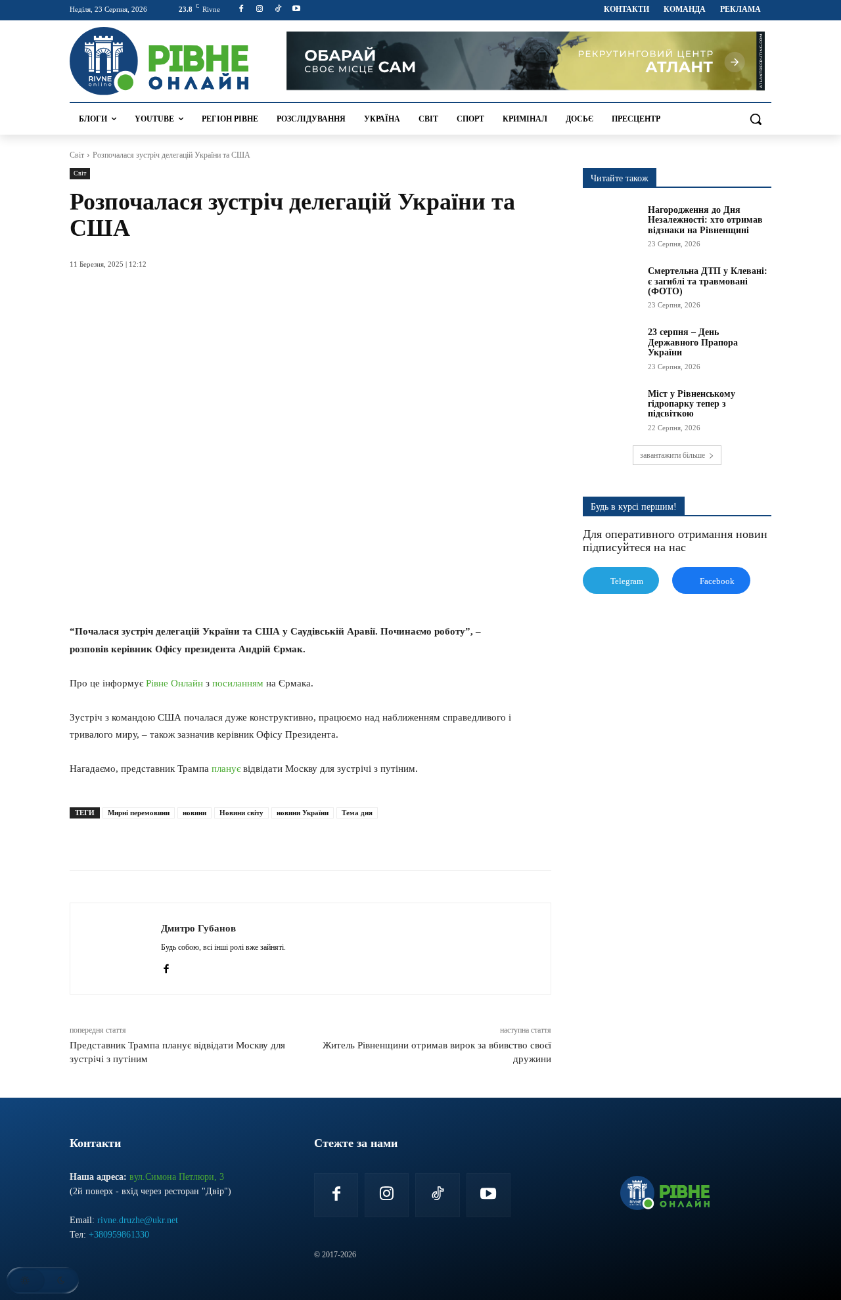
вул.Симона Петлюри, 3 (176, 1177)
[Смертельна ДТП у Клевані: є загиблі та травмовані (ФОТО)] (611, 285)
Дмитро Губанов (198, 928)
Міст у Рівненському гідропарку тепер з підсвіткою (691, 404)
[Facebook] (241, 9)
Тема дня (357, 813)
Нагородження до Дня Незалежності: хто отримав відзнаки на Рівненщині (705, 220)
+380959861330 (119, 1235)
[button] (755, 119)
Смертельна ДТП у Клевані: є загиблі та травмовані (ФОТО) (707, 281)
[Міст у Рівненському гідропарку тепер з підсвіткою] (611, 408)
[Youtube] (296, 9)
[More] (325, 837)
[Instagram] (259, 9)
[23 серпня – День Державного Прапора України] (611, 347)
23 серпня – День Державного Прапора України (693, 342)
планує (226, 768)
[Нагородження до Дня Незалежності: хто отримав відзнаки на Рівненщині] (611, 224)
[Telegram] (264, 837)
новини (194, 813)
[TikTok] (278, 9)
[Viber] (294, 837)
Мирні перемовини (139, 813)
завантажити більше (672, 455)
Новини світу (241, 813)
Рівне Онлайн (174, 683)
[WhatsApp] (234, 837)
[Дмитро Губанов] (115, 948)
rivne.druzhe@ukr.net (137, 1220)
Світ (77, 155)
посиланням (237, 683)
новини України (303, 813)
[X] (204, 837)
